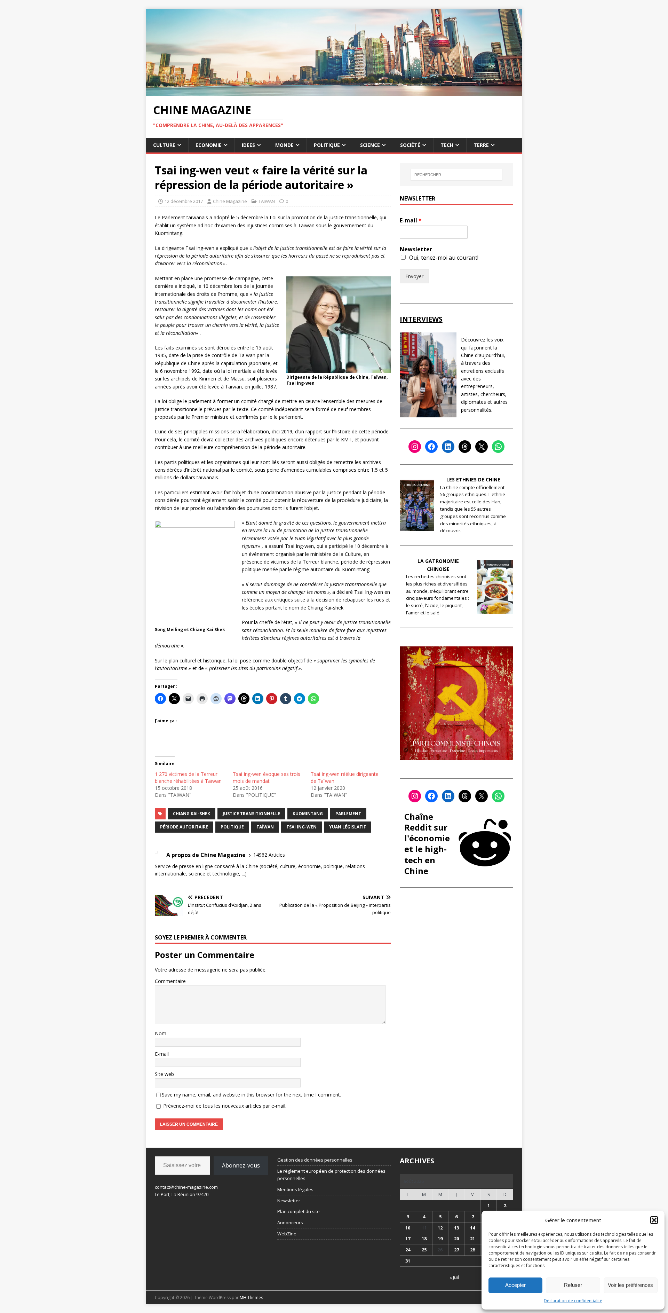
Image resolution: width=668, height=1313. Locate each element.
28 (472, 1250)
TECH (446, 145)
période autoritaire (184, 827)
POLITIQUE (327, 145)
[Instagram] (414, 446)
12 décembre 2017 (184, 201)
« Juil (454, 1277)
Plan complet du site (298, 1211)
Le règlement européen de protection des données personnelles (331, 1174)
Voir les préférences (630, 1285)
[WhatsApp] (498, 446)
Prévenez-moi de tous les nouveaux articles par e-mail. (224, 1105)
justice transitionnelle (251, 814)
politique (232, 827)
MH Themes (251, 1297)
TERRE (481, 145)
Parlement (348, 814)
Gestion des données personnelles (314, 1160)
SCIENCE (370, 145)
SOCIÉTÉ (410, 145)
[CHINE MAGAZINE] (334, 91)
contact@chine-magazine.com (186, 1187)
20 (456, 1238)
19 (440, 1238)
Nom (160, 1033)
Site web (164, 1074)
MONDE (284, 145)
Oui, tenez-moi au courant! (443, 257)
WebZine (286, 1234)
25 (424, 1250)
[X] (481, 446)
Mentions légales (295, 1189)
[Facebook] (431, 446)
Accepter (515, 1285)
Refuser (573, 1285)
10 (407, 1228)
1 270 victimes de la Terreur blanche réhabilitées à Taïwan (188, 777)
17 (407, 1238)
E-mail (162, 1054)
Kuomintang (308, 814)
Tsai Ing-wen (301, 827)
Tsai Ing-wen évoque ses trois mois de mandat (266, 777)
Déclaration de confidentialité (573, 1301)
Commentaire (170, 981)
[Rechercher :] (456, 175)
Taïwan (265, 827)
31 (407, 1261)
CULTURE (164, 145)
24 (407, 1250)
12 (440, 1228)
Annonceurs (290, 1222)
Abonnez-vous (241, 1165)
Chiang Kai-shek (191, 814)
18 (424, 1238)
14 (472, 1228)
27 (456, 1250)
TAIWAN (267, 201)
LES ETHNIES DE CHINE (473, 479)
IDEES (248, 145)
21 (472, 1238)
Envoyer (414, 276)
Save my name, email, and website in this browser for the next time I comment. (251, 1094)
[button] (654, 1220)
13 (456, 1228)
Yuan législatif (347, 827)
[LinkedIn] (448, 446)
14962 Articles (269, 854)
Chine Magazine (230, 201)
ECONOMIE (209, 145)
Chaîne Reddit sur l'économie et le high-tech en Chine (427, 843)
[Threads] (465, 446)
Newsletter (416, 249)
